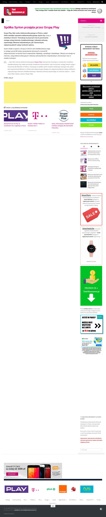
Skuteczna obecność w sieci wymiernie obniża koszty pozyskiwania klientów (95, 176)
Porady (89, 2)
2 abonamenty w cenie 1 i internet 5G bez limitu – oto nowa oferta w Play (94, 152)
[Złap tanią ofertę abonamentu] (101, 21)
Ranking (5, 2)
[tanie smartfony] (91, 223)
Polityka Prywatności (9, 513)
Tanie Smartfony (13, 2)
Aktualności (96, 2)
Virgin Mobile (54, 2)
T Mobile (27, 2)
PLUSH (91, 125)
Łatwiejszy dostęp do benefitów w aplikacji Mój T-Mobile (94, 168)
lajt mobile (94, 65)
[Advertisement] (40, 92)
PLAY (94, 75)
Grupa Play (38, 62)
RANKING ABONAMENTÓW (91, 53)
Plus (34, 2)
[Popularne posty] (91, 146)
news (7, 21)
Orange (40, 2)
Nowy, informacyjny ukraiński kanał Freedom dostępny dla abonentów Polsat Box (62, 126)
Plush (72, 2)
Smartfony (86, 195)
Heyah (47, 2)
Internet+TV (80, 2)
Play (21, 2)
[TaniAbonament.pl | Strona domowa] (15, 11)
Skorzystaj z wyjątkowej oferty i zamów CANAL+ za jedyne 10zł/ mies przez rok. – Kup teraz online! (91, 91)
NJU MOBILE (94, 70)
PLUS (91, 109)
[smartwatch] (91, 258)
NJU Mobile (64, 2)
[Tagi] (98, 146)
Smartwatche (88, 228)
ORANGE (91, 115)
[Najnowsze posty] (84, 146)
